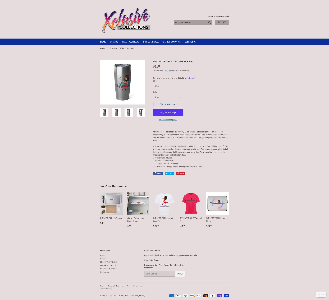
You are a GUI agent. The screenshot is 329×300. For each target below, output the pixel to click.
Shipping (167, 71)
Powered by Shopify (137, 296)
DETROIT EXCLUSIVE (171, 42)
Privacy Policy (138, 286)
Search (102, 286)
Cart (223, 22)
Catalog (114, 42)
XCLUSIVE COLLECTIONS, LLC (117, 296)
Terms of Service (106, 289)
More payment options (168, 120)
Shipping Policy (113, 286)
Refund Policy (126, 286)
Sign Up (180, 274)
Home (103, 42)
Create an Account (222, 16)
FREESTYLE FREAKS (130, 42)
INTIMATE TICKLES (151, 42)
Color (155, 92)
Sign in (210, 16)
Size (154, 81)
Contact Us (190, 42)
